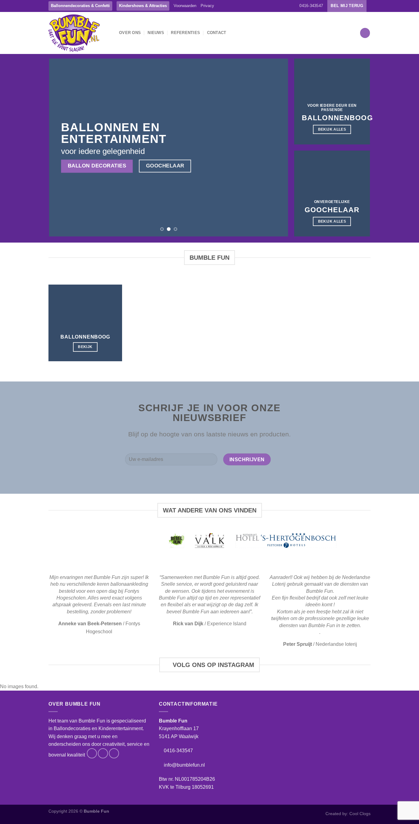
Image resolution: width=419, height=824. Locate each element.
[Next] (275, 147)
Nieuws (156, 32)
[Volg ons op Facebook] (275, 6)
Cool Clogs (360, 813)
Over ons (130, 32)
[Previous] (61, 147)
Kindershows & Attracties (143, 5)
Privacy (207, 5)
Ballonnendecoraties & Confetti (80, 5)
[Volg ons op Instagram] (281, 6)
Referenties (185, 32)
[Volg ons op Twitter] (287, 6)
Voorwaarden (185, 5)
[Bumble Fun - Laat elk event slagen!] (79, 33)
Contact (216, 32)
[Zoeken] (365, 33)
